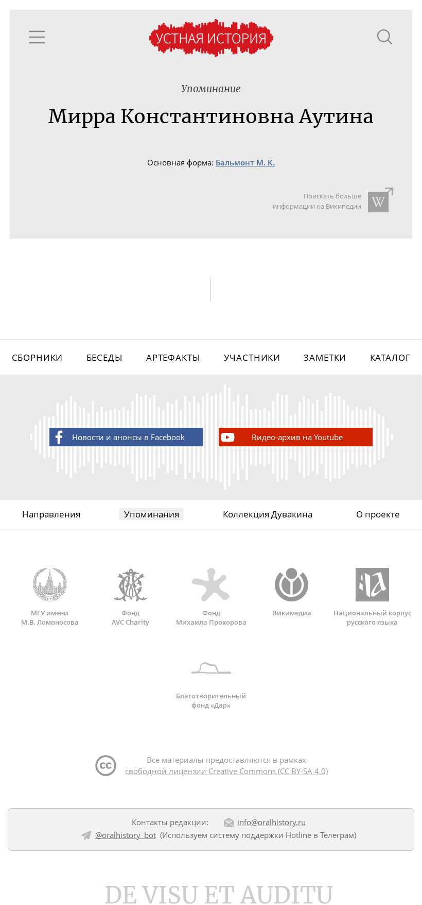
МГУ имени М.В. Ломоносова (50, 617)
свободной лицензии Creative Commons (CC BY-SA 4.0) (226, 771)
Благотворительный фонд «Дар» (211, 700)
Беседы (104, 357)
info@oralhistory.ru (271, 822)
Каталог (390, 357)
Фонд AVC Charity (130, 617)
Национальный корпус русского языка (372, 617)
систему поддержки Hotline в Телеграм (281, 835)
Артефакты (173, 357)
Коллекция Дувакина (267, 514)
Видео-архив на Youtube (297, 437)
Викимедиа (291, 612)
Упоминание (211, 89)
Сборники (37, 357)
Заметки (325, 357)
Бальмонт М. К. (245, 162)
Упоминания (151, 514)
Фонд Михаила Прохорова (211, 617)
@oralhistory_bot (125, 835)
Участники (252, 357)
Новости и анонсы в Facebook (128, 437)
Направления (51, 514)
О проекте (378, 514)
